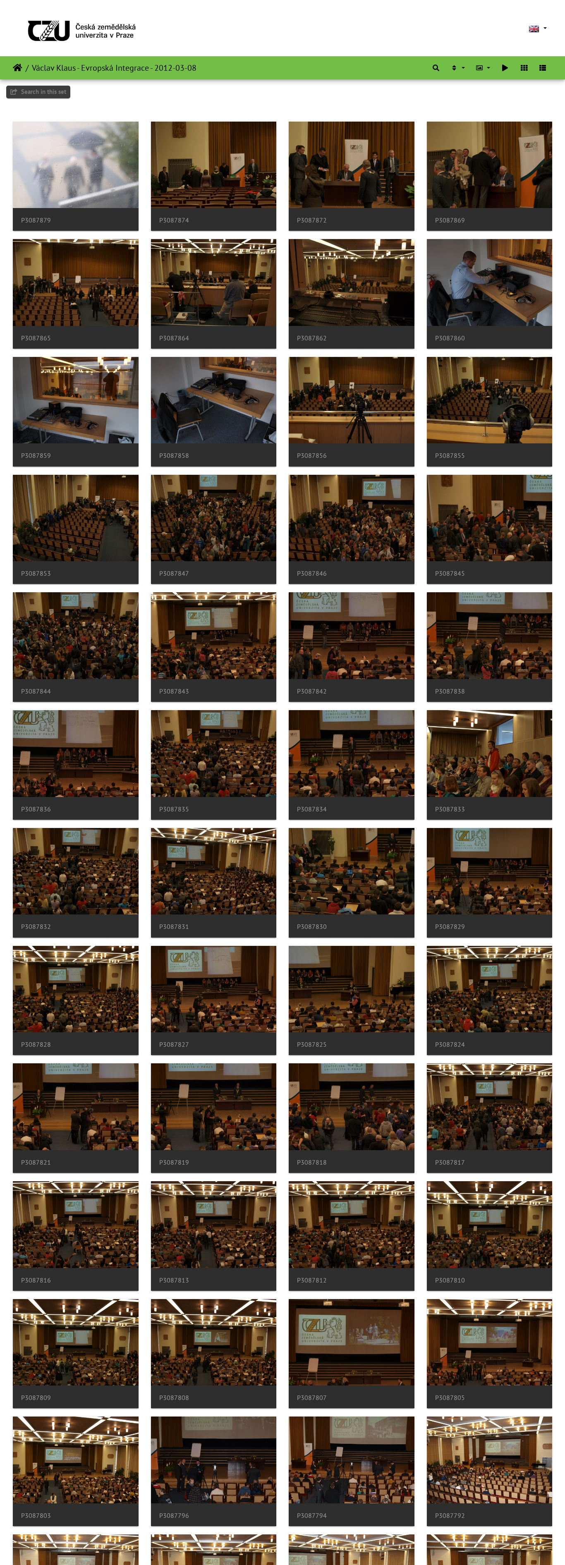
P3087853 (36, 573)
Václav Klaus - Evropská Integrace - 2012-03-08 (114, 67)
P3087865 (36, 338)
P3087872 (312, 220)
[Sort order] (457, 68)
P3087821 (36, 1162)
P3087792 (450, 1516)
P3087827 (174, 1044)
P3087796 (174, 1516)
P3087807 (312, 1398)
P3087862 (312, 338)
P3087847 (174, 573)
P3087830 (312, 927)
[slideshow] (505, 68)
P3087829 (450, 927)
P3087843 (174, 691)
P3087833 (450, 809)
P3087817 (450, 1162)
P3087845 (450, 573)
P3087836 (36, 809)
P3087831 (174, 927)
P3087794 (312, 1516)
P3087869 (450, 220)
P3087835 (174, 809)
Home (17, 68)
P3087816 (36, 1280)
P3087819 (174, 1162)
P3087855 (450, 455)
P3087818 (312, 1162)
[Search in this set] (436, 68)
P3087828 (36, 1044)
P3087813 (174, 1280)
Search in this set (42, 92)
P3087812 (312, 1280)
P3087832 (36, 927)
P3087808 (174, 1398)
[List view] (542, 68)
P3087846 (312, 573)
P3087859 (36, 455)
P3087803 (36, 1516)
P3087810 (450, 1280)
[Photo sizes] (483, 68)
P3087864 (174, 338)
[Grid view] (524, 68)
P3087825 (312, 1044)
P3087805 (450, 1398)
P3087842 (312, 691)
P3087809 (36, 1398)
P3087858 (174, 455)
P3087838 (450, 691)
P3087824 (450, 1044)
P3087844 (36, 691)
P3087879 (36, 220)
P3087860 (450, 338)
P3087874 (174, 220)
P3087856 (312, 455)
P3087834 (312, 809)
